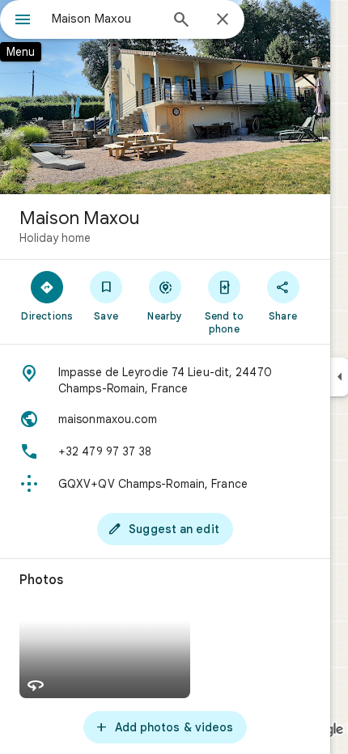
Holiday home (55, 238)
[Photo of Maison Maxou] (165, 97)
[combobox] (105, 18)
